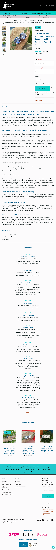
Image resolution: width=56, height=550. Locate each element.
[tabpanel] (28, 443)
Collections (24, 13)
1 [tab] (27, 459)
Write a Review (38, 53)
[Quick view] (14, 432)
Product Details (39, 100)
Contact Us (4, 481)
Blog (3, 486)
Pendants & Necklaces (37, 13)
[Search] (41, 6)
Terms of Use (5, 489)
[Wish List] (43, 6)
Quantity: (37, 76)
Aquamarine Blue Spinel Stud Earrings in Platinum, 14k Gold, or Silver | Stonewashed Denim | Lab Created (28, 450)
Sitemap (4, 496)
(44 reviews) (45, 51)
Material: (39, 68)
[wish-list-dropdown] (52, 87)
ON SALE (48, 13)
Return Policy (5, 487)
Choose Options (10, 441)
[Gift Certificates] (46, 6)
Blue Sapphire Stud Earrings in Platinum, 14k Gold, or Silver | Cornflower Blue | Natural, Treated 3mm (10, 450)
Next (4, 54)
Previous (4, 23)
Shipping (4, 483)
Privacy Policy (5, 491)
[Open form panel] (53, 547)
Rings (15, 13)
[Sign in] (49, 6)
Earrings (7, 13)
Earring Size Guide (6, 484)
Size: (38, 59)
